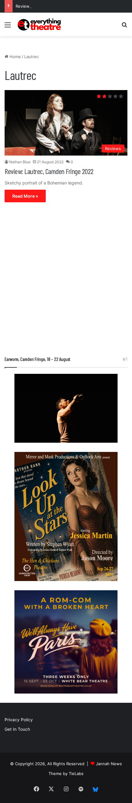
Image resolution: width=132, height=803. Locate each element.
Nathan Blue (19, 162)
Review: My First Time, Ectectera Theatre (55, 6)
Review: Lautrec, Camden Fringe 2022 (49, 171)
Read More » (25, 196)
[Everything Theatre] (39, 24)
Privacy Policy (19, 719)
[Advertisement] (66, 281)
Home (14, 56)
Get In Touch (17, 729)
